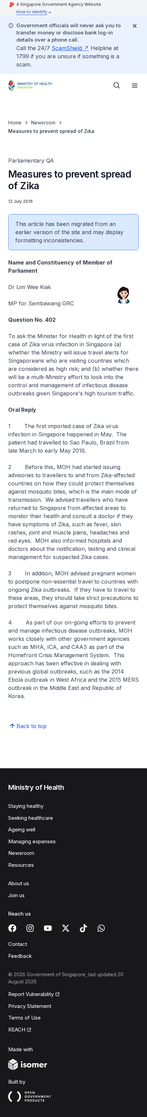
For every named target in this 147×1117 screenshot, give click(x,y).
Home (15, 122)
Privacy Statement (29, 1006)
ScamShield (67, 48)
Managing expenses (32, 841)
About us (18, 883)
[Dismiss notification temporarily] (134, 26)
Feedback (20, 956)
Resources (21, 865)
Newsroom (43, 122)
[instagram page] (30, 928)
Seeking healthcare (30, 818)
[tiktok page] (83, 928)
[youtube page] (48, 928)
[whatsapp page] (101, 928)
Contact (17, 944)
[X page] (66, 928)
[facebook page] (12, 928)
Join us (16, 895)
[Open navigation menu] (134, 85)
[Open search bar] (117, 85)
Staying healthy (25, 806)
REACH (16, 1029)
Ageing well (21, 829)
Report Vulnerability (31, 994)
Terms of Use (24, 1017)
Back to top (31, 726)
